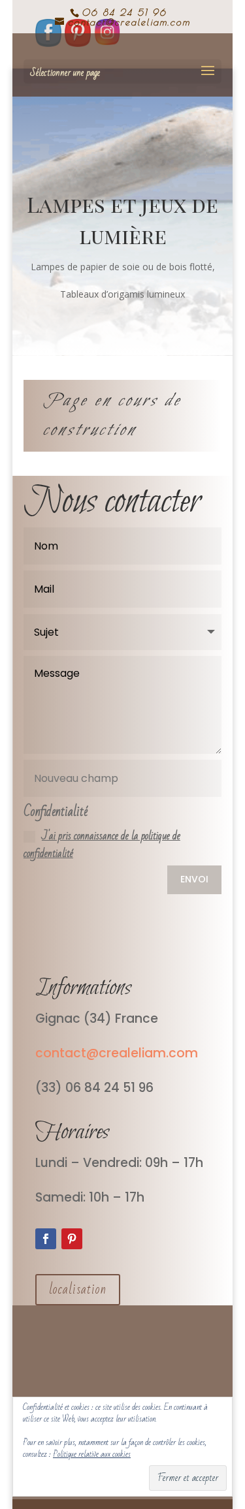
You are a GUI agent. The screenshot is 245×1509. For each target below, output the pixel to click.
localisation (77, 1289)
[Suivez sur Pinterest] (71, 1238)
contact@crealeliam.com (118, 1053)
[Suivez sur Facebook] (45, 1238)
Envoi (194, 879)
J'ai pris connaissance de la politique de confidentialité (102, 844)
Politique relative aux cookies (92, 1454)
